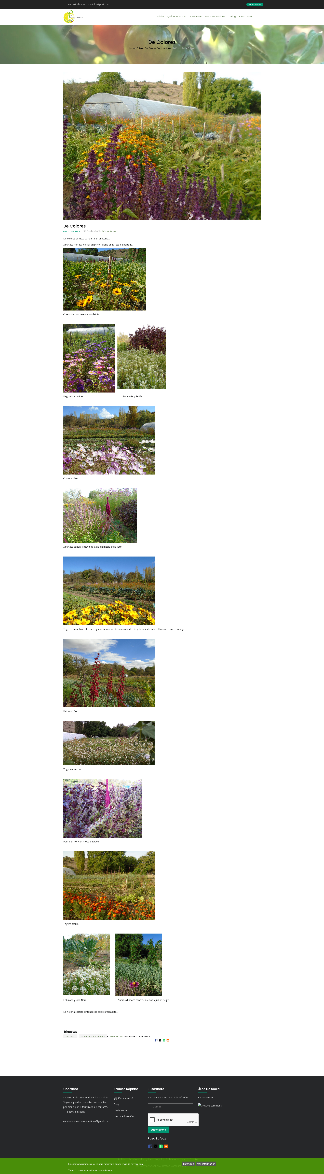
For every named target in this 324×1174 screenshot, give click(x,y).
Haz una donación (124, 1116)
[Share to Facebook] (156, 1040)
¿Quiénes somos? (123, 1098)
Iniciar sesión (205, 1097)
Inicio (160, 16)
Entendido (188, 1163)
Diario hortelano (72, 231)
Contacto (245, 16)
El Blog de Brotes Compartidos (154, 48)
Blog (233, 16)
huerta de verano (93, 1036)
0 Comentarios (109, 231)
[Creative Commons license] (210, 1105)
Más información (206, 1163)
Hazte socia (120, 1110)
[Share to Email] (168, 1040)
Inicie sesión (116, 1036)
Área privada (255, 4)
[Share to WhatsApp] (164, 1040)
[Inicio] (73, 17)
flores (70, 1036)
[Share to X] (160, 1040)
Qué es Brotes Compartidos (207, 16)
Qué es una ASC (177, 16)
